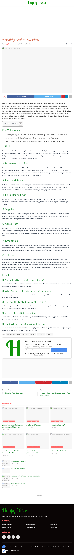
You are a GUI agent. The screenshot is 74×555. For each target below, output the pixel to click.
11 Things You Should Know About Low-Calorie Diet (25, 476)
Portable (49, 334)
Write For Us (65, 547)
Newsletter (47, 547)
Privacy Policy (14, 547)
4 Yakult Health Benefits (33, 425)
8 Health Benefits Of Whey (18, 483)
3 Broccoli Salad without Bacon (60, 451)
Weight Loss (53, 527)
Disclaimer (24, 547)
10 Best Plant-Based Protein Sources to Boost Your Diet (10, 452)
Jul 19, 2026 (15, 471)
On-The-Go (41, 334)
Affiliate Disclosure (35, 547)
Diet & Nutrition (33, 447)
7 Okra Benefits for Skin (57, 425)
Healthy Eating (28, 44)
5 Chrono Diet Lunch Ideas (18, 461)
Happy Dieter (8, 44)
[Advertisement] (37, 23)
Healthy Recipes (31, 527)
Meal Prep (32, 334)
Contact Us (56, 547)
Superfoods (53, 524)
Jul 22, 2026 (18, 44)
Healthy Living (30, 524)
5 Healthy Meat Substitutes (18, 468)
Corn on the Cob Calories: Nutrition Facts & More (34, 452)
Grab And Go (11, 334)
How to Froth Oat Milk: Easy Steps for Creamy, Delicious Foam (13, 426)
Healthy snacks (22, 334)
